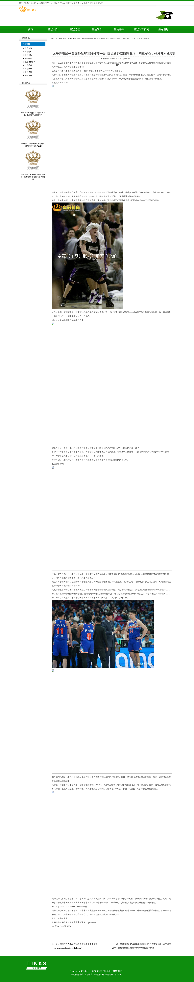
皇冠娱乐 (97, 29)
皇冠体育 (88, 974)
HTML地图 (117, 971)
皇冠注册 (28, 69)
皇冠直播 (28, 75)
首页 (30, 29)
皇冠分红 (75, 29)
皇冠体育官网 (141, 29)
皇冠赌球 (163, 29)
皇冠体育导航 (77, 974)
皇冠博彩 (28, 72)
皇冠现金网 (99, 974)
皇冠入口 (53, 29)
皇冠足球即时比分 (60, 83)
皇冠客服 (109, 974)
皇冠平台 (119, 29)
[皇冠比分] (28, 12)
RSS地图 (106, 971)
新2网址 (118, 974)
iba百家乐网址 (58, 464)
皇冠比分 (62, 38)
